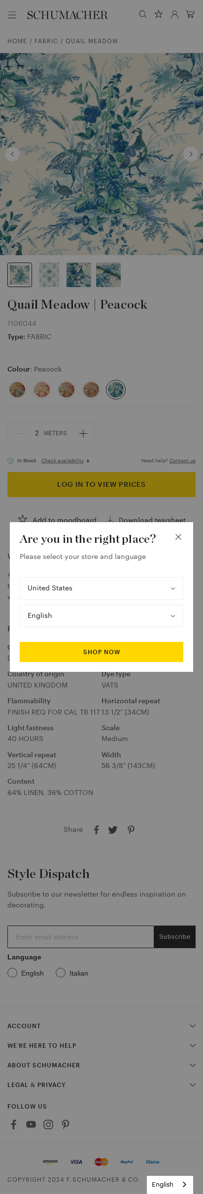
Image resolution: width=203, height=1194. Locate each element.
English (162, 1184)
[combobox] (170, 1185)
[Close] (178, 537)
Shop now (101, 652)
